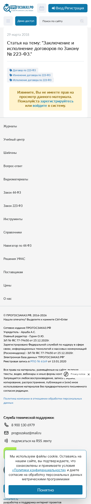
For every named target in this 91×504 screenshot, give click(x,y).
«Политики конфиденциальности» (39, 470)
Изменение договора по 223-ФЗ (31, 75)
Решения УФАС (14, 259)
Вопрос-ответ (13, 166)
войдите (40, 105)
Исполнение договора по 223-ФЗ (31, 80)
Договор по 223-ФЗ (24, 70)
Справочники (13, 232)
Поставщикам (13, 272)
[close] (89, 374)
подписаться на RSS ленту (31, 441)
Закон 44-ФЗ (12, 192)
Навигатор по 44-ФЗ (18, 245)
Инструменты (13, 219)
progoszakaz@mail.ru (26, 433)
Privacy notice (78, 374)
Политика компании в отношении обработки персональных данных (43, 400)
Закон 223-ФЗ (13, 206)
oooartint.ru (11, 499)
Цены (7, 285)
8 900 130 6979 (23, 425)
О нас (8, 298)
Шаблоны (10, 153)
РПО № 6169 (38, 361)
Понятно (45, 489)
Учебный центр (14, 139)
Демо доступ (26, 21)
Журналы (10, 126)
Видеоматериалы (16, 179)
